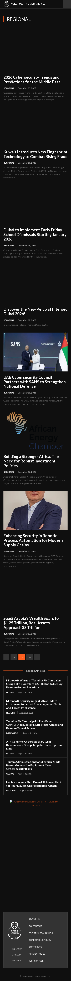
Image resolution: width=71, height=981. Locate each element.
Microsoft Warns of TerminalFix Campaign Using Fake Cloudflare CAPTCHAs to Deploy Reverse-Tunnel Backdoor (34, 684)
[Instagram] (9, 949)
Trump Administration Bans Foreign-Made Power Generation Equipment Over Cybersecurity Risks (33, 765)
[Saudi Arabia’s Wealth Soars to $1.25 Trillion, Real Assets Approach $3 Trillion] (35, 593)
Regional (8, 88)
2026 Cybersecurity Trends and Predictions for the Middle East (31, 79)
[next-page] (37, 657)
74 (14, 657)
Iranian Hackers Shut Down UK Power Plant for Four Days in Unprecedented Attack (33, 783)
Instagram (18, 949)
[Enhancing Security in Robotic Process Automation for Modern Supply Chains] (35, 510)
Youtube (17, 960)
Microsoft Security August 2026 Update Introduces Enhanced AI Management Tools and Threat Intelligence (33, 704)
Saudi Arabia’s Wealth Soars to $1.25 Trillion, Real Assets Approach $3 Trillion (31, 623)
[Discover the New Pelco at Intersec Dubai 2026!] (35, 284)
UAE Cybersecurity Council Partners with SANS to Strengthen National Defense (34, 382)
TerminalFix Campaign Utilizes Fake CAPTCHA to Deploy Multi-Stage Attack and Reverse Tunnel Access (34, 724)
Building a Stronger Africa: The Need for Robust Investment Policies (31, 461)
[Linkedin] (9, 955)
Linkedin (17, 955)
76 (29, 657)
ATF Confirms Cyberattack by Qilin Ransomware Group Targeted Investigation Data (34, 745)
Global (10, 692)
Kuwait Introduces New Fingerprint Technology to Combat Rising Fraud (35, 154)
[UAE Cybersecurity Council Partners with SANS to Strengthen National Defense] (35, 352)
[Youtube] (9, 961)
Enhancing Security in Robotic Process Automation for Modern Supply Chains (33, 540)
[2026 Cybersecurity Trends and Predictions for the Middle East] (35, 52)
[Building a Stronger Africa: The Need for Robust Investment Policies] (35, 431)
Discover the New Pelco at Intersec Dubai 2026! (35, 311)
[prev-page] (6, 657)
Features (11, 713)
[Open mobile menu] (67, 4)
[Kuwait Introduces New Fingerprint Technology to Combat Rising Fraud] (35, 126)
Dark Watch (12, 733)
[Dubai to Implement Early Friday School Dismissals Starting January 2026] (35, 204)
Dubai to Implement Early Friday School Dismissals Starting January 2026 (35, 234)
